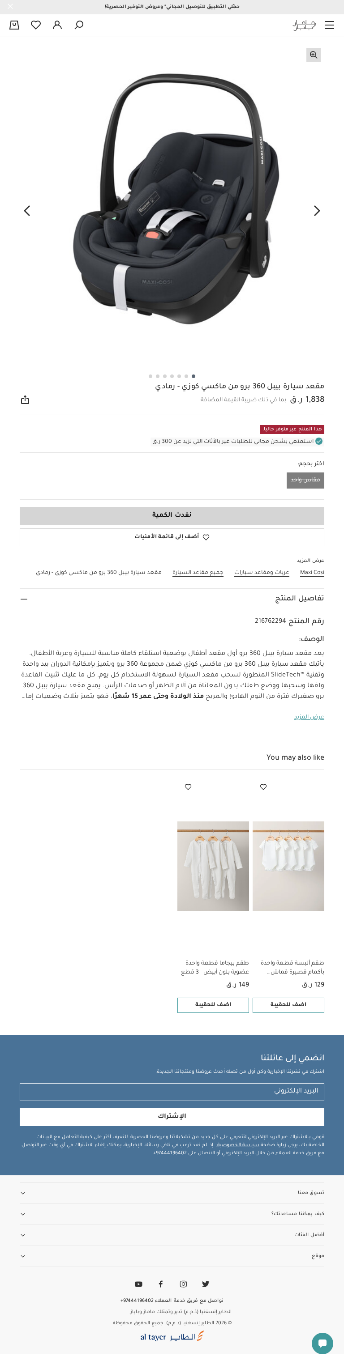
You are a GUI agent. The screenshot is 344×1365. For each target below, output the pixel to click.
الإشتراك (172, 1117)
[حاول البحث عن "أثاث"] (78, 25)
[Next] (27, 211)
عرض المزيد (309, 717)
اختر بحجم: (310, 464)
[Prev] (317, 211)
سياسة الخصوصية (237, 1145)
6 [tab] (157, 376)
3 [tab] (179, 376)
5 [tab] (165, 376)
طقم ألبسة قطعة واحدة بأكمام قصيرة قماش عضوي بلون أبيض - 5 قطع (290, 969)
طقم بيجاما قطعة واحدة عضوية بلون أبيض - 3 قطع (215, 968)
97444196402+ (170, 1153)
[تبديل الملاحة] (329, 25)
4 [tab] (172, 376)
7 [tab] (150, 376)
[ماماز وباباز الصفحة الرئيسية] (304, 25)
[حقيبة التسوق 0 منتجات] (14, 26)
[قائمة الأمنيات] (263, 787)
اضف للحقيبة (288, 1005)
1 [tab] (193, 376)
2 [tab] (186, 376)
